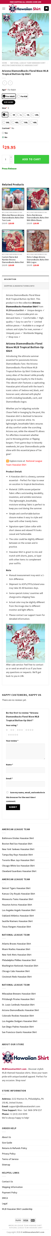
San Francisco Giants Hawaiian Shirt (19, 1032)
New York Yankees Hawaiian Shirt (18, 849)
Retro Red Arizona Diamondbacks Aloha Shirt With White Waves (38, 218)
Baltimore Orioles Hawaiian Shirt (18, 838)
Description (10, 279)
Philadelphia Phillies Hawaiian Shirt (19, 960)
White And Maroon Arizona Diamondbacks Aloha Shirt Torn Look (13, 218)
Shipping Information (12, 1186)
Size (4, 108)
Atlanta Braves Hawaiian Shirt (16, 943)
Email (9, 778)
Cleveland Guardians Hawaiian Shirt (19, 871)
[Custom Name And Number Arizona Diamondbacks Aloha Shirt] (13, 241)
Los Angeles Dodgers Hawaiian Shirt (19, 1021)
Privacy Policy (8, 1153)
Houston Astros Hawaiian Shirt (17, 904)
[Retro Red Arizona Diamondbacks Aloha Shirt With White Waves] (38, 199)
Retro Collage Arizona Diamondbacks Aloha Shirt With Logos (38, 259)
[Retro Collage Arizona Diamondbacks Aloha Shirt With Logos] (38, 241)
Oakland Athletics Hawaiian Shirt (18, 915)
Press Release (9, 168)
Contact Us (7, 1181)
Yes (6, 133)
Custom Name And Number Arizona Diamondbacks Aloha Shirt (13, 259)
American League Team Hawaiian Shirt (25, 1225)
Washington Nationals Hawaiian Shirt (20, 965)
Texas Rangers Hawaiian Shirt (16, 926)
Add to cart (31, 159)
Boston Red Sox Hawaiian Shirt (17, 843)
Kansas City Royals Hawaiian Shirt (18, 893)
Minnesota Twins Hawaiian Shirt (17, 899)
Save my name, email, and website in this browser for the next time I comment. (25, 796)
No (6, 137)
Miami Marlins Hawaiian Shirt (16, 949)
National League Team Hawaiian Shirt (28, 63)
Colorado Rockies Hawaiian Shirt (18, 1015)
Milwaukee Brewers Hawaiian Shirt (19, 993)
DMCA (5, 1197)
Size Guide (7, 1142)
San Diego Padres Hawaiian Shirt (18, 1026)
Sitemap (6, 1164)
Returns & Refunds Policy (14, 1148)
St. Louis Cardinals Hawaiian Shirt (18, 1004)
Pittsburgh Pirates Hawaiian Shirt (18, 999)
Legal (4, 1203)
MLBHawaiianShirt (15, 310)
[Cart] (46, 8)
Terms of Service (10, 1159)
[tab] (25, 279)
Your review (12, 740)
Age (4, 89)
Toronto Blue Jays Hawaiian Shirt (18, 860)
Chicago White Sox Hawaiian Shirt (18, 865)
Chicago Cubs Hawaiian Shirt (16, 971)
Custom (6, 128)
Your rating (12, 725)
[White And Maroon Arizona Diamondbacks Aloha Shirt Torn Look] (13, 199)
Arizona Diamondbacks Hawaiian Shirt (20, 65)
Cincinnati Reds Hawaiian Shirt (17, 976)
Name (9, 764)
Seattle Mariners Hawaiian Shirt (17, 921)
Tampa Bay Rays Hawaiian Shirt (17, 854)
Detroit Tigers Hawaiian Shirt (16, 888)
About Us (6, 1137)
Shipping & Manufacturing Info (19, 286)
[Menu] (3, 8)
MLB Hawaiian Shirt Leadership (17, 1208)
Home (4, 63)
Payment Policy (9, 1192)
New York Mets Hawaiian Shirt (16, 954)
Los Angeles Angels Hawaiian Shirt (18, 910)
